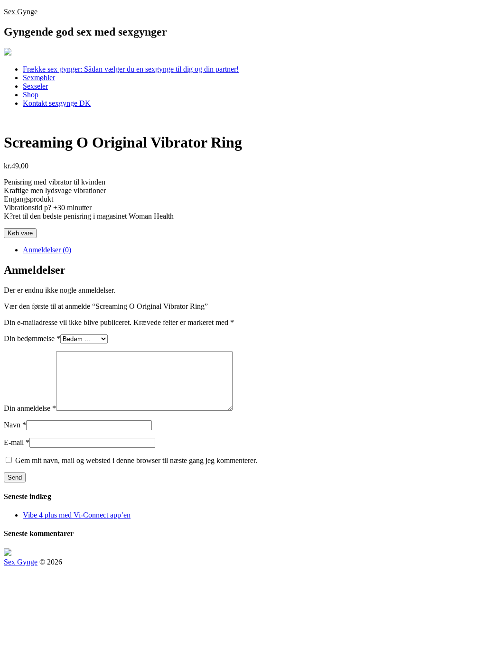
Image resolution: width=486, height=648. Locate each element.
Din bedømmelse (32, 338)
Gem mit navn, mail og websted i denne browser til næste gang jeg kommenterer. (136, 460)
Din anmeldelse (30, 408)
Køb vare (20, 233)
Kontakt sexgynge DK (57, 103)
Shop (30, 95)
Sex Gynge (20, 12)
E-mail (16, 442)
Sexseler (35, 86)
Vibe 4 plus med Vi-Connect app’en (77, 515)
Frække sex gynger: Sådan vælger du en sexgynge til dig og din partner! (131, 69)
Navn (15, 425)
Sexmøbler (39, 78)
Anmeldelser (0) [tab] (47, 250)
